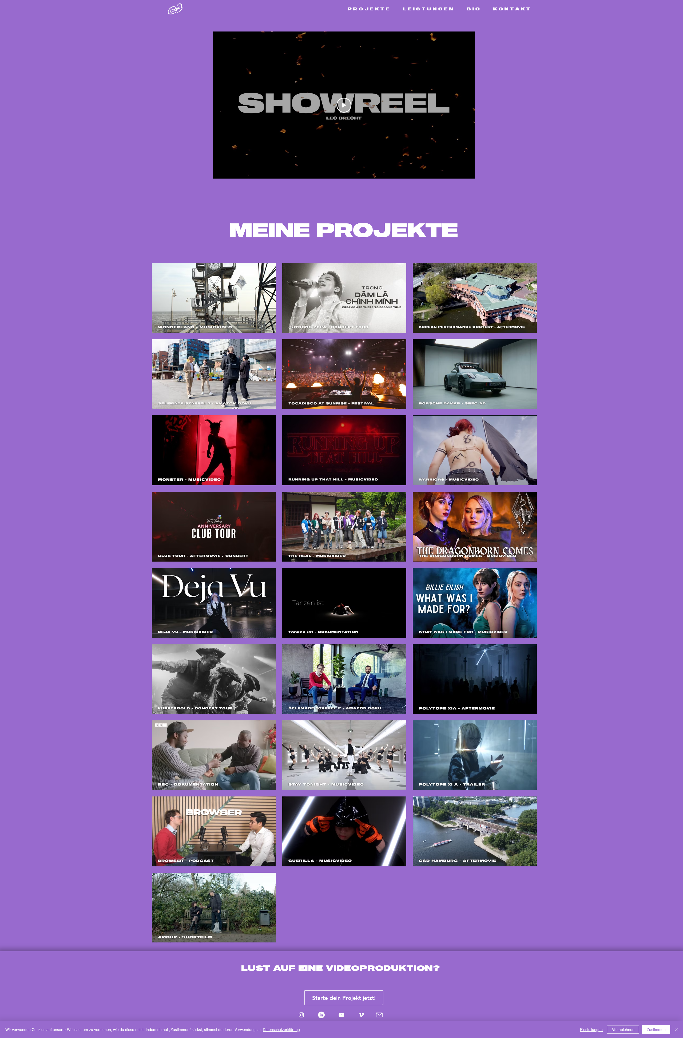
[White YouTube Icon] (341, 1015)
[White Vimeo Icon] (361, 1015)
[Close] (676, 1029)
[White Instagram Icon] (301, 1015)
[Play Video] (343, 105)
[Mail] (379, 1014)
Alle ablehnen (622, 1029)
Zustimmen (656, 1029)
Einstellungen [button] (591, 1029)
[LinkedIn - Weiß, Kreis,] (321, 1015)
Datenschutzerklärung (281, 1029)
